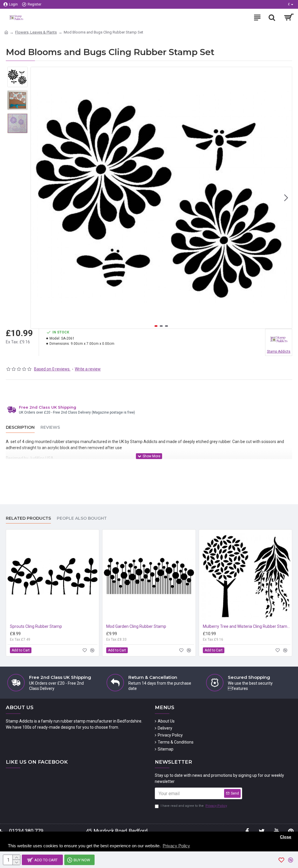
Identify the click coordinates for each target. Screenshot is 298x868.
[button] (36, 198)
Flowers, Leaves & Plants (36, 32)
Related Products (28, 518)
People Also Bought (82, 518)
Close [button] (285, 837)
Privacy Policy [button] (176, 845)
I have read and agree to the (194, 806)
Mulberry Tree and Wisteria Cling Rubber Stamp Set (246, 626)
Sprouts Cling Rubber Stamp (36, 626)
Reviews (50, 427)
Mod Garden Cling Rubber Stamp (136, 626)
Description (20, 427)
